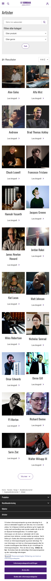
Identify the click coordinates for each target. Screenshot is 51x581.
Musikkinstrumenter (26, 490)
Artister (4, 514)
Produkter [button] (5, 497)
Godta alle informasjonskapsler (25, 576)
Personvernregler (18, 556)
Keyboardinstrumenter (11, 492)
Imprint (7, 556)
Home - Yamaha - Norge (10, 490)
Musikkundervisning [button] (9, 503)
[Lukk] (47, 522)
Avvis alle (25, 570)
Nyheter (4, 508)
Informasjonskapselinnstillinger (25, 563)
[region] (25, 550)
